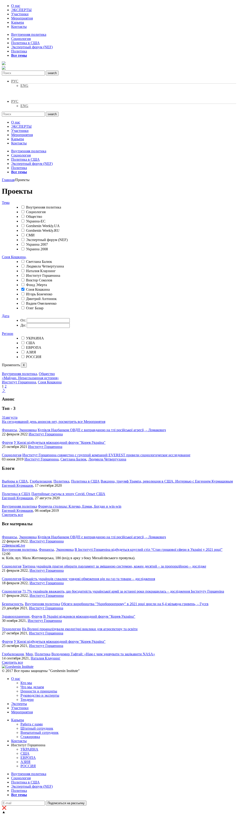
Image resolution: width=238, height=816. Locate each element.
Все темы (19, 55)
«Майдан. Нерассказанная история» (30, 378)
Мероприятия (22, 18)
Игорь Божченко (39, 294)
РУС (14, 81)
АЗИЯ (31, 352)
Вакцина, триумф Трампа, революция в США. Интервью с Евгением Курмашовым (167, 481)
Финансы (9, 430)
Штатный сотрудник (36, 728)
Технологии (11, 629)
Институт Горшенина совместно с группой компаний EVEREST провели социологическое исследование (106, 455)
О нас (15, 6)
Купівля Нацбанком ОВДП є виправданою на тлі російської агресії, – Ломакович (102, 430)
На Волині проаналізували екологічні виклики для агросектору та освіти (80, 629)
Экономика (28, 430)
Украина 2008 (37, 249)
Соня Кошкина (38, 289)
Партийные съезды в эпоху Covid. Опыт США (68, 494)
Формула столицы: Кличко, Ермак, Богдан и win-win (79, 506)
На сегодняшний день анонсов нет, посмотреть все (53, 422)
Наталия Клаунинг (41, 271)
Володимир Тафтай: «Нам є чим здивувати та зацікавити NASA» (103, 654)
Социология (21, 39)
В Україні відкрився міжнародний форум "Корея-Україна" (89, 616)
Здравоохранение (16, 616)
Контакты (19, 27)
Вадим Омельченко (41, 303)
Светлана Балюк (39, 262)
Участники (20, 14)
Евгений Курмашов (17, 485)
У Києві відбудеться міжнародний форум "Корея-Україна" (60, 442)
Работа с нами (31, 724)
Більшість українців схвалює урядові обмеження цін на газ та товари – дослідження (88, 579)
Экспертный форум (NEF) (32, 47)
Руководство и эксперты (39, 695)
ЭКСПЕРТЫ (21, 10)
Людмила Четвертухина (45, 266)
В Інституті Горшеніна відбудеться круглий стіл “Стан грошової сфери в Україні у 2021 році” (148, 550)
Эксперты (19, 704)
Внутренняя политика (28, 34)
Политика (19, 51)
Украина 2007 (37, 244)
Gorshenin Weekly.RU (43, 230)
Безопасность (12, 604)
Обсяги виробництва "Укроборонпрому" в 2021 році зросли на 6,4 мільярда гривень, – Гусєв (134, 604)
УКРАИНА (35, 338)
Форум (7, 442)
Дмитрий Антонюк (41, 299)
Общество (34, 217)
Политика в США (25, 43)
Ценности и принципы (38, 691)
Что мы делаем (32, 687)
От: (23, 320)
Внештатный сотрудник (39, 732)
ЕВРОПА (33, 347)
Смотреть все (12, 515)
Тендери (27, 700)
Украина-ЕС (36, 221)
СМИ (30, 235)
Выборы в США (15, 481)
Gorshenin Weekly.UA (43, 226)
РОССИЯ (33, 357)
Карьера (17, 22)
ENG (24, 86)
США (30, 343)
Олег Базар (34, 308)
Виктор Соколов (39, 280)
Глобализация (41, 481)
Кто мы (26, 683)
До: (23, 325)
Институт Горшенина (43, 275)
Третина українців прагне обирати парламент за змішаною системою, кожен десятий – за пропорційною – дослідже (114, 566)
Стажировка (30, 737)
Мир (29, 654)
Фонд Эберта (36, 285)
